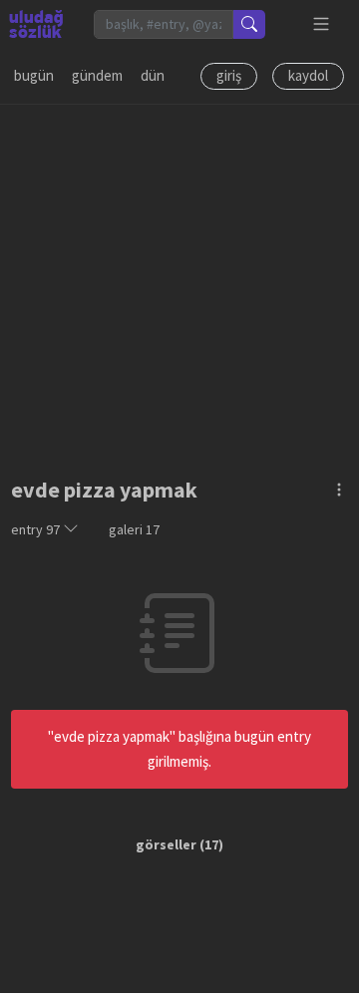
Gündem (97, 75)
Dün (153, 75)
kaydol (308, 75)
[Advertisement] (179, 284)
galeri (134, 529)
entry (35, 529)
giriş (228, 75)
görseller (166, 844)
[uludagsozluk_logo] (36, 24)
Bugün (34, 75)
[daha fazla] (321, 24)
